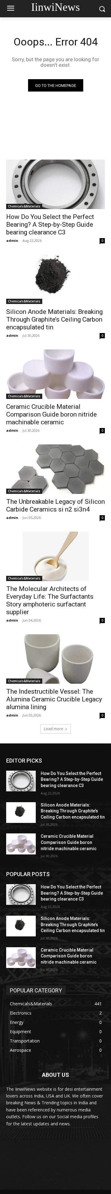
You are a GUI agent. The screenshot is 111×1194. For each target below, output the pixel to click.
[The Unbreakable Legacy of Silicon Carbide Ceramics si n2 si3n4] (55, 469)
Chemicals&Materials (24, 206)
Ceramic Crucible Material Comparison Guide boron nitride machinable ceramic (51, 414)
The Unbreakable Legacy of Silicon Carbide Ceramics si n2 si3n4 (55, 505)
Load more (53, 728)
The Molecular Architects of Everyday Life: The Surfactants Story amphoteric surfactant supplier (49, 600)
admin (12, 240)
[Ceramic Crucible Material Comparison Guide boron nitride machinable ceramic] (55, 374)
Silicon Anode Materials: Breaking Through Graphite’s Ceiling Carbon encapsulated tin (54, 319)
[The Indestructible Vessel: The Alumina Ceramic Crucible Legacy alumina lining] (55, 659)
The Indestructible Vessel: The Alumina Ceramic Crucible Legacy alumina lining (54, 699)
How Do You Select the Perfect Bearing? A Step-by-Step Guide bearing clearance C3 (50, 224)
